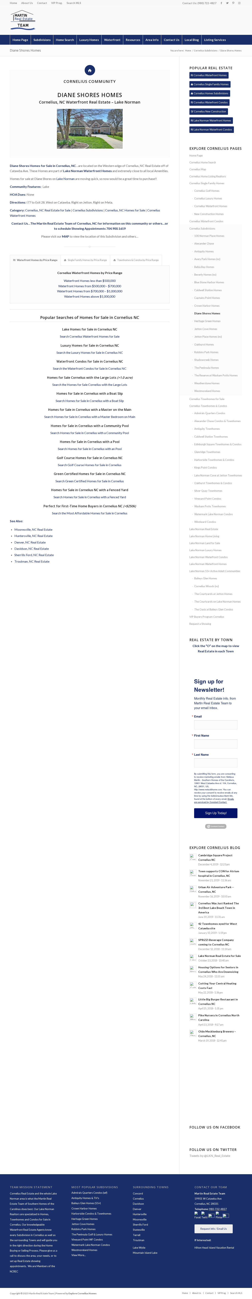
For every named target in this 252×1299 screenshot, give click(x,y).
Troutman (138, 1240)
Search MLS (74, 3)
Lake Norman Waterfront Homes (87, 171)
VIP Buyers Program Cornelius (206, 616)
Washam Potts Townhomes (210, 506)
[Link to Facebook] (221, 3)
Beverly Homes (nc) (205, 274)
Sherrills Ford (140, 1224)
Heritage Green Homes (207, 321)
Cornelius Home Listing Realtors (207, 176)
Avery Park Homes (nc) (207, 259)
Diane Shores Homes (25, 50)
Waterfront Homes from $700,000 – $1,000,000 (89, 291)
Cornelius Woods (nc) (206, 586)
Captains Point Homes (207, 297)
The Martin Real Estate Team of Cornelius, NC (63, 223)
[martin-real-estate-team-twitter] (204, 1216)
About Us (27, 3)
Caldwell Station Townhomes (211, 436)
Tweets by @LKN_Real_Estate (209, 1155)
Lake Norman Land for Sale (204, 543)
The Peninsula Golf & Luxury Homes (91, 1234)
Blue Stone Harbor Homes (209, 282)
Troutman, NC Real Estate (31, 561)
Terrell (136, 1235)
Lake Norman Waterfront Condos (208, 557)
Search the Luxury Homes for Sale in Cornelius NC (90, 352)
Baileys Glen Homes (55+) (86, 1203)
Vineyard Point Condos (207, 498)
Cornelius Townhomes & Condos (208, 405)
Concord (138, 1193)
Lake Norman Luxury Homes (205, 550)
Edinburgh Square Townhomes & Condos (217, 444)
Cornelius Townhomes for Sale (206, 399)
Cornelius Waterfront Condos (206, 221)
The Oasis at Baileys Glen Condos (213, 609)
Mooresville (139, 1219)
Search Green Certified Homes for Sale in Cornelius (90, 481)
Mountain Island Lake (145, 1252)
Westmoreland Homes (207, 391)
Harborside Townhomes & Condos (214, 459)
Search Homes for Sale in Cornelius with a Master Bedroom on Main (89, 416)
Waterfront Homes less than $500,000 (90, 280)
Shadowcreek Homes (206, 359)
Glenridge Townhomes (207, 452)
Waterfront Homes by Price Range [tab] (37, 260)
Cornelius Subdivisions (88, 210)
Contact (42, 3)
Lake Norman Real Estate (203, 529)
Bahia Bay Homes (204, 267)
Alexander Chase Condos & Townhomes (217, 421)
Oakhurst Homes (204, 344)
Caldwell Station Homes (208, 290)
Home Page (196, 155)
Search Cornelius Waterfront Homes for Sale (90, 336)
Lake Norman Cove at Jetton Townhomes (218, 475)
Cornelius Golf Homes (206, 190)
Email (198, 716)
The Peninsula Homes (206, 367)
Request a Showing (200, 623)
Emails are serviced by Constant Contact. (214, 800)
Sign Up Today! (216, 813)
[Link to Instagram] (239, 3)
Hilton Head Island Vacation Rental (214, 1247)
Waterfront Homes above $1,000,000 (89, 296)
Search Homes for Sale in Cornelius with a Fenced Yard (90, 497)
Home (13, 3)
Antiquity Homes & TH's (85, 1198)
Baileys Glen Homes (205, 578)
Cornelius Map (197, 169)
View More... (78, 1255)
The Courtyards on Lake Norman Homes (217, 601)
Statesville (139, 1229)
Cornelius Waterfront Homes (210, 206)
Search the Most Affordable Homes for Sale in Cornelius (89, 513)
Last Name (201, 754)
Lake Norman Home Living (204, 536)
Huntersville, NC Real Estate (33, 536)
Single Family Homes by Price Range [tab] (87, 260)
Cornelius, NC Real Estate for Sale (47, 210)
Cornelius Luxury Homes (208, 198)
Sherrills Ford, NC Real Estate (34, 555)
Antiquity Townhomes (207, 428)
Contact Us (19, 223)
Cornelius (138, 1198)
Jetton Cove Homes (205, 329)
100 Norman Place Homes (209, 235)
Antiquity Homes (204, 251)
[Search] (233, 50)
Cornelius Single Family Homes (206, 183)
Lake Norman (65, 179)
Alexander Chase (204, 243)
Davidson (138, 1203)
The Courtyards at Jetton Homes (213, 593)
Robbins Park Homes (206, 352)
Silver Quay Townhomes (208, 490)
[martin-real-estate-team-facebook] (198, 1216)
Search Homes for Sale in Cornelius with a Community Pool (89, 433)
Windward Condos (205, 521)
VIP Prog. (56, 3)
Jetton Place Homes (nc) (208, 336)
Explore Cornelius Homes (82, 1293)
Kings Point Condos (205, 467)
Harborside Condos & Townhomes (91, 1213)
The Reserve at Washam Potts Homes (216, 375)
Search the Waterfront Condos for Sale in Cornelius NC (89, 368)
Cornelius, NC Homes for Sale (125, 210)
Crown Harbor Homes (207, 305)
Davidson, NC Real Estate (31, 548)
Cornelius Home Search (202, 162)
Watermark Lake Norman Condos (213, 514)
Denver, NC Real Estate (30, 542)
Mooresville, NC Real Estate (33, 529)
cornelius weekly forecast (217, 1098)
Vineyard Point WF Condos (87, 1239)
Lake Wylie (139, 1247)
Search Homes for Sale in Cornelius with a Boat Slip (90, 401)
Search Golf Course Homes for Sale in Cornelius (89, 465)
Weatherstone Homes (207, 383)
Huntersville (139, 1214)
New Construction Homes (209, 214)
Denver (137, 1209)
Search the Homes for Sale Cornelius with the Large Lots (89, 384)
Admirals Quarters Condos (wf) (89, 1192)
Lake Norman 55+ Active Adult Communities (214, 571)
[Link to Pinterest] (233, 3)
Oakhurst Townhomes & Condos (213, 483)
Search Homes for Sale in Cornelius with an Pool (90, 449)
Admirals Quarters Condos (209, 413)
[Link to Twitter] (227, 3)
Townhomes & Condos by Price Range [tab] (138, 260)
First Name (201, 735)
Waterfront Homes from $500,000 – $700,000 (89, 286)
